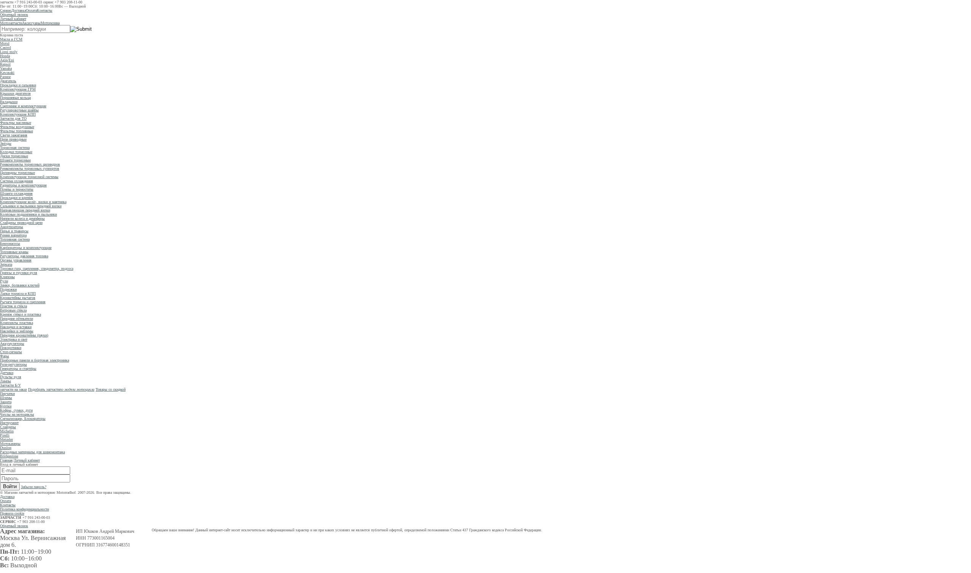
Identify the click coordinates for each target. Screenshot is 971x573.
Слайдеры (8, 427)
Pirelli (4, 435)
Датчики (6, 373)
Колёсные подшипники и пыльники (28, 214)
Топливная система (15, 239)
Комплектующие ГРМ (18, 89)
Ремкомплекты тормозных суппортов (29, 168)
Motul (4, 43)
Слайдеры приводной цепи (21, 223)
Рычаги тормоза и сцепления (23, 302)
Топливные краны (14, 252)
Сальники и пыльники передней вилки (30, 206)
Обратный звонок (14, 15)
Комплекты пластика (16, 323)
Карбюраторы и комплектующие (26, 248)
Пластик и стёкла (13, 306)
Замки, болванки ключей (19, 285)
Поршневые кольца (15, 98)
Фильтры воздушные (17, 127)
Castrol (5, 47)
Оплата (31, 10)
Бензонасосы (10, 243)
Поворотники (10, 348)
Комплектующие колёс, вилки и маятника (33, 202)
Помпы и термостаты (16, 189)
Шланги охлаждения (16, 193)
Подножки (8, 289)
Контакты (44, 10)
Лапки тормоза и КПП (18, 293)
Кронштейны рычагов (17, 298)
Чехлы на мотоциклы (17, 414)
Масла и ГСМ (11, 39)
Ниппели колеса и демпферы (22, 218)
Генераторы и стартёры (18, 368)
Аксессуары (31, 23)
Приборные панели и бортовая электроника (34, 360)
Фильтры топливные (16, 131)
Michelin (7, 431)
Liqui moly (8, 52)
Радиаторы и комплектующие (23, 185)
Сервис (5, 10)
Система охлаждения (16, 181)
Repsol (5, 64)
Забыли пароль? (33, 487)
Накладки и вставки (15, 327)
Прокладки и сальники (18, 85)
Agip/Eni (7, 60)
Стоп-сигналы (11, 352)
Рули (4, 281)
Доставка (18, 10)
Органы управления (15, 260)
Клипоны (7, 277)
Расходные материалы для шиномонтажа (32, 452)
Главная (6, 460)
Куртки (5, 406)
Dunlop (5, 448)
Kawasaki (7, 72)
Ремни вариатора (13, 235)
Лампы (5, 381)
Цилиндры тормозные (17, 173)
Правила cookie (12, 513)
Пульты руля (10, 377)
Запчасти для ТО (13, 118)
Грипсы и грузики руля (18, 273)
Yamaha (6, 68)
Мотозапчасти (11, 23)
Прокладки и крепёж (16, 198)
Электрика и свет (13, 339)
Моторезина (50, 23)
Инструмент (9, 423)
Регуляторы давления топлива (24, 256)
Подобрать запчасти (61, 389)
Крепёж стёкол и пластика (20, 314)
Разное (5, 77)
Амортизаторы (11, 227)
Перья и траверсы (14, 231)
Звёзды (5, 143)
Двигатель (8, 81)
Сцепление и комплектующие (23, 106)
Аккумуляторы (12, 343)
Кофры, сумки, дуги (16, 410)
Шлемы (6, 398)
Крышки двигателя (15, 93)
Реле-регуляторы (13, 364)
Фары (4, 356)
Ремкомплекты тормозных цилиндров (30, 164)
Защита (5, 402)
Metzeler (6, 439)
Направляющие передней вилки (25, 210)
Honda (5, 56)
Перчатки (7, 393)
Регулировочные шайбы (19, 110)
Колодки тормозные (16, 152)
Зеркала (6, 264)
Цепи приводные (13, 139)
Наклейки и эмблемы (16, 331)
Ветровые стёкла (13, 310)
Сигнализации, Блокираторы (23, 418)
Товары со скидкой (111, 389)
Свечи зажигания (13, 135)
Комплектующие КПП (18, 114)
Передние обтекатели (16, 318)
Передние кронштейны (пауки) (24, 335)
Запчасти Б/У (10, 385)
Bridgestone (9, 456)
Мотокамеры (10, 443)
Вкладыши (8, 102)
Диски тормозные (14, 156)
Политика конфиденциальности (24, 509)
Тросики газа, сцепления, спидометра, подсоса (36, 268)
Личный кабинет (13, 19)
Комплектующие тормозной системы (29, 177)
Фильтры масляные (15, 123)
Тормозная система (15, 148)
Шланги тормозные (15, 160)
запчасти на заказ (13, 389)
